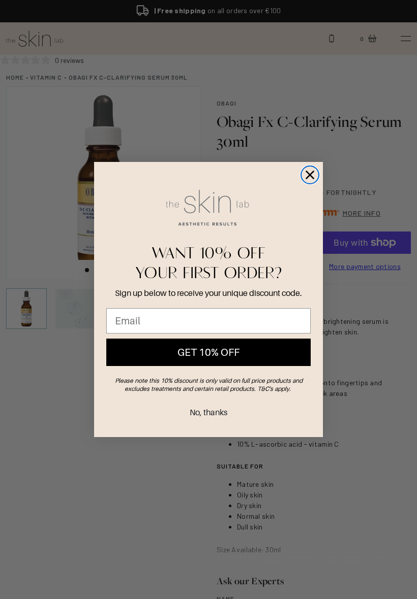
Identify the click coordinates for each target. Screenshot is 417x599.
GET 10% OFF (208, 352)
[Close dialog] (310, 175)
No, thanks (208, 412)
